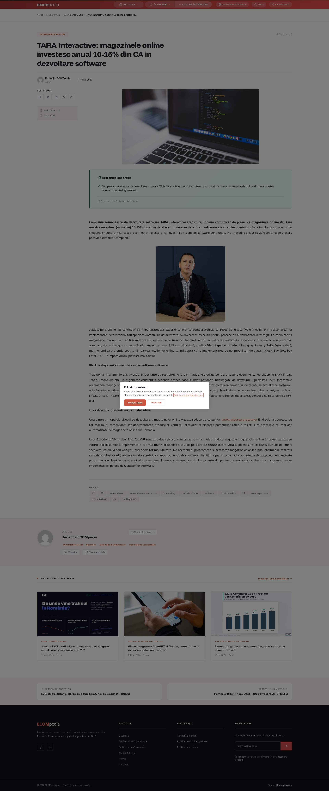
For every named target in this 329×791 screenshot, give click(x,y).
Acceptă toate (134, 402)
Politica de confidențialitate (188, 395)
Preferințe (156, 402)
